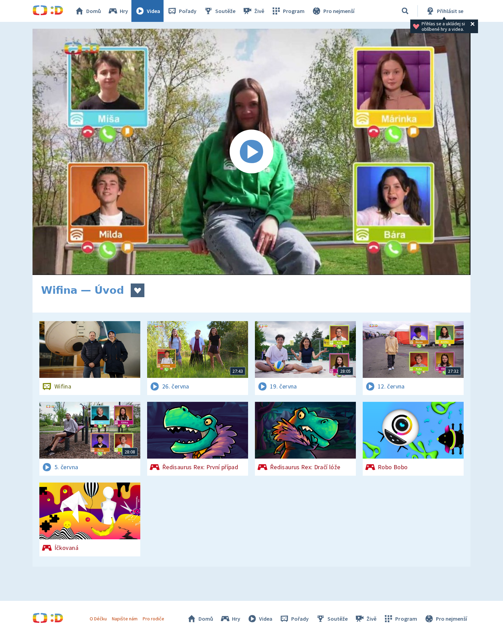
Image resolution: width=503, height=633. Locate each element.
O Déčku (98, 619)
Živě (259, 11)
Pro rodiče (153, 619)
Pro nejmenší (338, 11)
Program (294, 11)
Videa (153, 11)
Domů (93, 11)
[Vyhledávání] (405, 11)
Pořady (187, 11)
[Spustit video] (251, 152)
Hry (124, 11)
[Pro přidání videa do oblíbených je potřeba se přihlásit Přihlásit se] (137, 290)
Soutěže (225, 11)
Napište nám (124, 619)
